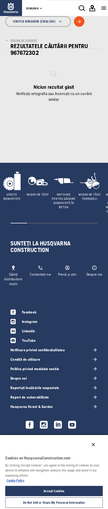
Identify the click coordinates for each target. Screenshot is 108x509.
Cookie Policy (15, 480)
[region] (54, 471)
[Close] (93, 444)
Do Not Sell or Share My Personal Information (54, 503)
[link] (11, 8)
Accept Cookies (54, 491)
